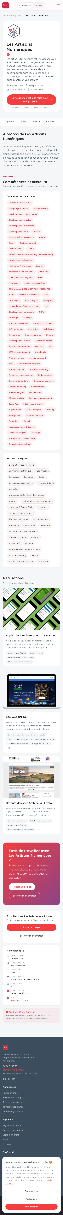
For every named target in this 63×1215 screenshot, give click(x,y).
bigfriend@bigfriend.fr (13, 1069)
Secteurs (37, 121)
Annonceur (26, 5)
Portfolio (50, 121)
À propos (9, 121)
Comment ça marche (13, 1111)
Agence (39, 5)
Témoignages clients (13, 1107)
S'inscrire (7, 1144)
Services (23, 121)
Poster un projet (22, 886)
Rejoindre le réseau (12, 1125)
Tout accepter (31, 1206)
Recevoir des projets (13, 1130)
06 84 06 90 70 (10, 1066)
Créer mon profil (11, 1135)
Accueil (6, 15)
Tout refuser (31, 1199)
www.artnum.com (19, 1000)
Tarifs (5, 1139)
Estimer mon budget (24, 895)
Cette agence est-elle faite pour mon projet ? (30, 99)
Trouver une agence (12, 1102)
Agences (17, 15)
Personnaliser (31, 1191)
